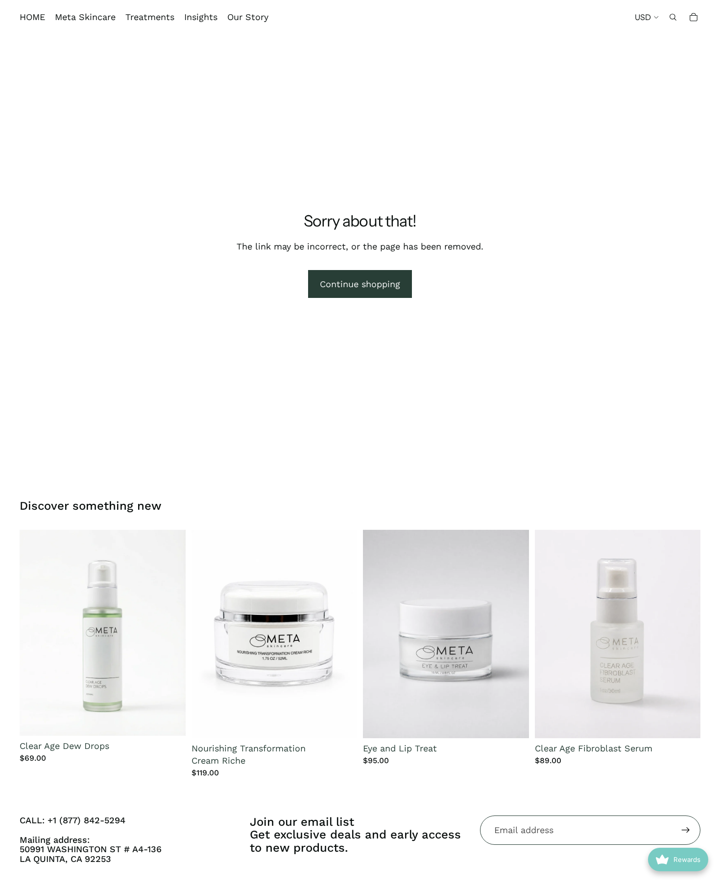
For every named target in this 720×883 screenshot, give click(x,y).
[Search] (673, 17)
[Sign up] (685, 830)
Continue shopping (360, 284)
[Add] (170, 720)
